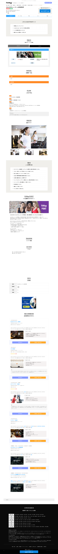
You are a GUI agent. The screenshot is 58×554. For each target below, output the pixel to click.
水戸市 (40, 516)
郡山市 (43, 514)
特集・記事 (13, 546)
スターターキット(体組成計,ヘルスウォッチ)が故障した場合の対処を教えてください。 (27, 169)
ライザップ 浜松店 (14, 420)
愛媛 (23, 523)
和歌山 (36, 521)
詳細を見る (20, 342)
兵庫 (23, 521)
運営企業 (45, 546)
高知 (27, 523)
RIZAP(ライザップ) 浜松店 (15, 321)
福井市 (30, 519)
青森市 (22, 514)
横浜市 (22, 516)
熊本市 (30, 526)
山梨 (32, 519)
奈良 (32, 521)
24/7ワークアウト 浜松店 (15, 384)
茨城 (38, 516)
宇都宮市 (36, 516)
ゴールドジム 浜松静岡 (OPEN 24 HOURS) (18, 474)
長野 (36, 519)
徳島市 (17, 523)
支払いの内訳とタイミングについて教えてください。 (22, 173)
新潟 (15, 519)
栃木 (33, 516)
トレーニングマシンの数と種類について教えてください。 (23, 182)
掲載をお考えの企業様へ (48, 2)
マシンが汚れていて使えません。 (19, 188)
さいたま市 (31, 516)
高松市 (21, 523)
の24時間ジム (19, 5)
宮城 (36, 514)
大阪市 (17, 521)
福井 (27, 519)
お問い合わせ (34, 546)
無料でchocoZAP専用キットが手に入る (20, 32)
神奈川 (20, 516)
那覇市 (47, 526)
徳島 (15, 523)
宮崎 (36, 526)
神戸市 (25, 521)
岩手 (32, 514)
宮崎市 (38, 526)
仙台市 (38, 514)
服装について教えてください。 (18, 186)
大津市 (30, 521)
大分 (32, 526)
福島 (40, 514)
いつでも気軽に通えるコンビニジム (19, 30)
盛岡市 (34, 514)
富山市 (21, 519)
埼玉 (28, 516)
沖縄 (45, 526)
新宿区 (17, 516)
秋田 (24, 514)
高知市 (30, 523)
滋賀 (27, 521)
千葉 (24, 516)
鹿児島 (40, 526)
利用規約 (20, 546)
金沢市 (25, 519)
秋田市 (26, 514)
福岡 (15, 526)
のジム (14, 5)
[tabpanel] (15, 152)
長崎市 (25, 526)
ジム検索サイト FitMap (9, 5)
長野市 (38, 519)
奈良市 (34, 521)
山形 (28, 514)
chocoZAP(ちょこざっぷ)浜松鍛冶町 (17, 447)
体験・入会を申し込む (38, 342)
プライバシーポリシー (25, 546)
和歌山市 (39, 521)
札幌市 (18, 514)
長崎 (23, 526)
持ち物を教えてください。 (18, 184)
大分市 (34, 526)
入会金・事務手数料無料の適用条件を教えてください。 (22, 175)
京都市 (21, 521)
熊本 (27, 526)
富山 (19, 519)
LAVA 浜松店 (13, 348)
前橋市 (44, 516)
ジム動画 (17, 546)
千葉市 (26, 516)
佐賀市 (21, 526)
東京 (15, 516)
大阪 (15, 521)
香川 (19, 523)
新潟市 (17, 519)
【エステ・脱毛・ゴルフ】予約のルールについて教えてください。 (24, 171)
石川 (23, 519)
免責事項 (30, 546)
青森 (20, 514)
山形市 (30, 514)
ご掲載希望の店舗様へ (40, 546)
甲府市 (34, 519)
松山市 (25, 523)
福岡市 (17, 526)
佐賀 (19, 526)
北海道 (16, 514)
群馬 (42, 516)
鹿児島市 (43, 526)
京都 (19, 521)
